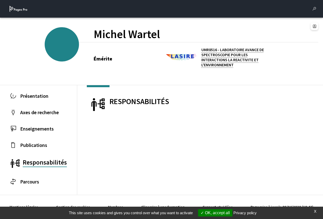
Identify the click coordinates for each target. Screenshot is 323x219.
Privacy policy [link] (245, 213)
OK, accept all (217, 213)
